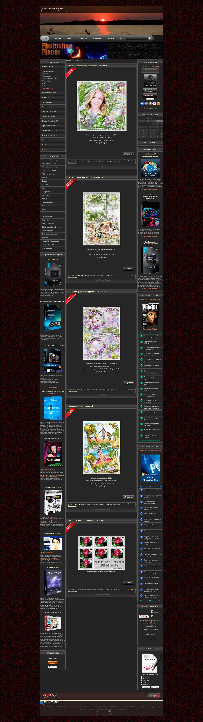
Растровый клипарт (50, 163)
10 (161, 127)
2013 (73, 60)
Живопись (46, 209)
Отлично (146, 677)
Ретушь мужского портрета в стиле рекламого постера (152, 407)
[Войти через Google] (154, 103)
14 (150, 130)
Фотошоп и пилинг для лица (152, 531)
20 (146, 133)
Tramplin (106, 161)
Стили (44, 188)
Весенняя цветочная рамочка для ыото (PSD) (88, 65)
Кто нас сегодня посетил (150, 629)
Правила (45, 73)
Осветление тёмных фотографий (150, 401)
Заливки (45, 195)
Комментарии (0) (73, 163)
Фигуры (45, 198)
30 (157, 136)
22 (153, 133)
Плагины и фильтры (50, 167)
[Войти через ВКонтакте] (142, 103)
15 (153, 130)
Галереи (111, 38)
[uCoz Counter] (156, 618)
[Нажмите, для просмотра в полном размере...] (102, 130)
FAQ (43, 83)
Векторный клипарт (50, 160)
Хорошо (145, 679)
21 (150, 133)
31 (161, 136)
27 (146, 136)
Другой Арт (46, 220)
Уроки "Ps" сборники (50, 241)
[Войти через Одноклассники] (158, 103)
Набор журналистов (49, 86)
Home (45, 38)
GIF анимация (47, 216)
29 (153, 136)
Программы (97, 38)
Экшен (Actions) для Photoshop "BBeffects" (87, 520)
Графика (45, 213)
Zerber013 (106, 589)
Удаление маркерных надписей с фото (150, 378)
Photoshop (83, 38)
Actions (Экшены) (48, 205)
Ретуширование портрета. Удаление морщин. (151, 419)
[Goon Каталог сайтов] (161, 704)
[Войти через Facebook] (146, 103)
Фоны (44, 181)
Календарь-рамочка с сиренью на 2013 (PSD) (88, 291)
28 (150, 136)
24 (161, 133)
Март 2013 (150, 118)
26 (143, 136)
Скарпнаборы (47, 202)
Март (77, 60)
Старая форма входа (150, 108)
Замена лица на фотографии (152, 429)
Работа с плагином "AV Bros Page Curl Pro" (151, 372)
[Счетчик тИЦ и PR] (144, 618)
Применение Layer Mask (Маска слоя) (151, 561)
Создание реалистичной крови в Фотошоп (151, 590)
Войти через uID (150, 99)
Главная (68, 60)
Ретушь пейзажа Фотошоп (151, 578)
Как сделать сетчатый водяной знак (150, 491)
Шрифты (45, 184)
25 (139, 136)
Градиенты (46, 191)
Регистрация (46, 76)
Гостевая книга (47, 81)
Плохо (145, 682)
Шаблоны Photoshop (50, 170)
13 (146, 130)
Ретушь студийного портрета (152, 525)
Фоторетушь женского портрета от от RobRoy (151, 573)
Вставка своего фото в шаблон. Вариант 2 (150, 395)
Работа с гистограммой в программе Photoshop (151, 337)
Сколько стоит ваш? (150, 641)
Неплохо (146, 681)
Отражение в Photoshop (151, 583)
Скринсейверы (48, 230)
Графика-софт (48, 244)
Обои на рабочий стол (51, 227)
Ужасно (145, 684)
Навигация (57, 38)
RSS (121, 38)
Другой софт (47, 248)
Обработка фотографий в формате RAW (151, 354)
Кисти (44, 177)
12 (143, 130)
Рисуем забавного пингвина (152, 513)
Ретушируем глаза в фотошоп (153, 566)
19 (143, 133)
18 (139, 133)
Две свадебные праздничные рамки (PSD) (86, 177)
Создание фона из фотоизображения (149, 502)
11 (139, 130)
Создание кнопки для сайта (152, 365)
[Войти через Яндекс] (150, 103)
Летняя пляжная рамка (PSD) (81, 405)
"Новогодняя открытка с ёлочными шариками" (151, 596)
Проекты (70, 38)
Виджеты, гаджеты (49, 234)
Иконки (45, 237)
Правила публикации (49, 78)
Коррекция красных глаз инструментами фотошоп (151, 538)
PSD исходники (48, 174)
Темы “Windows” (48, 223)
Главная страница (48, 71)
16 (157, 130)
